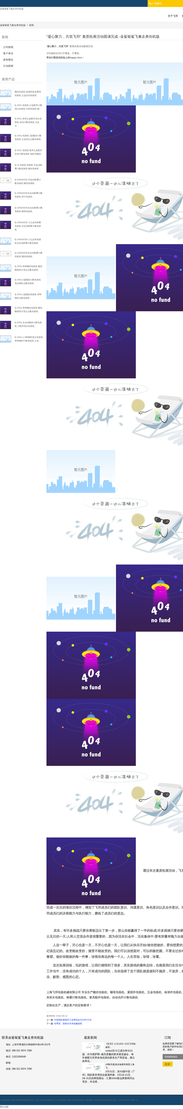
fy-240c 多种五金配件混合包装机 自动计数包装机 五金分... (28, 122)
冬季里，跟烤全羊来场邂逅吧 (68, 1023)
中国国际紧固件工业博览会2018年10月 (73, 1020)
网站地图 (4, 1107)
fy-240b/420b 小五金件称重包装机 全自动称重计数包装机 (28, 226)
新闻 (31, 25)
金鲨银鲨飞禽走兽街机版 (12, 9)
